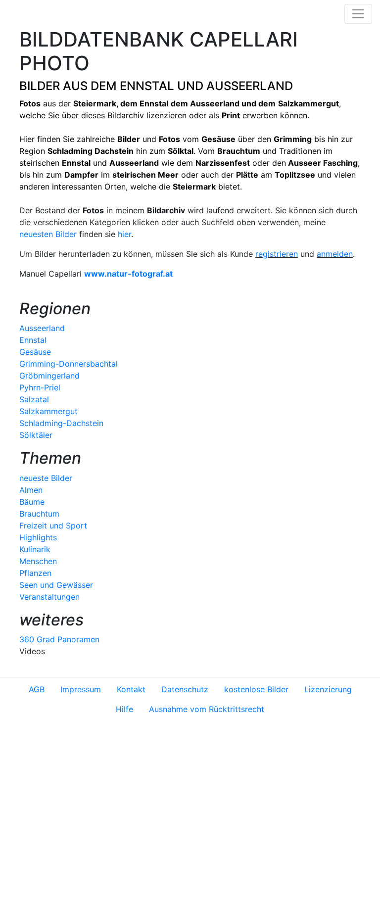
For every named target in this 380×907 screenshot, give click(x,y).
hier (124, 234)
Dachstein (114, 151)
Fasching (340, 163)
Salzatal (34, 399)
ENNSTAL (147, 86)
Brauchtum (39, 514)
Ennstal (154, 103)
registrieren (276, 254)
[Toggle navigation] (358, 14)
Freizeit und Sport (53, 525)
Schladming (71, 151)
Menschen (38, 561)
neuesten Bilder (48, 234)
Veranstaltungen (49, 597)
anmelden (335, 254)
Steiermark (94, 103)
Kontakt (131, 689)
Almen (31, 490)
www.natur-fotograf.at (128, 274)
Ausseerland (214, 103)
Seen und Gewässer (56, 585)
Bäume (32, 502)
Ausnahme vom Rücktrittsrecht (206, 709)
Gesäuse (35, 352)
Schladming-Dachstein (61, 423)
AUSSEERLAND (249, 86)
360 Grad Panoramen (59, 639)
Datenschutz (184, 689)
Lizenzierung (328, 689)
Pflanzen (35, 573)
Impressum (80, 689)
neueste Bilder (45, 478)
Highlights (38, 537)
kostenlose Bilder (256, 689)
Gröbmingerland (49, 376)
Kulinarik (34, 549)
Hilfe (124, 709)
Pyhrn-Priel (39, 387)
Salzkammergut (48, 411)
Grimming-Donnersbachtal (68, 364)
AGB (37, 689)
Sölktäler (35, 435)
